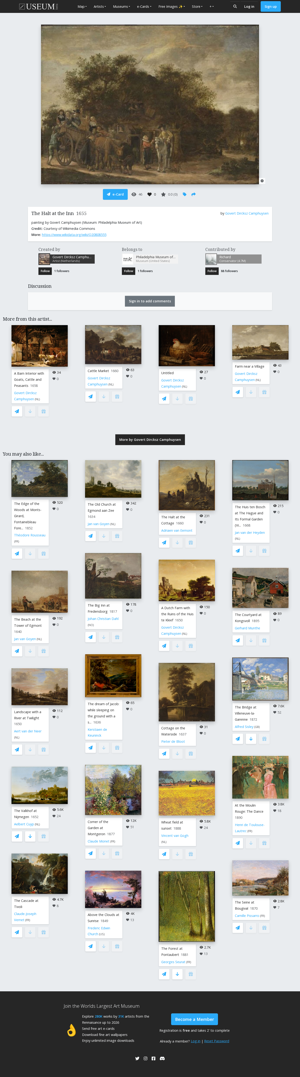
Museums (120, 6)
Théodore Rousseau (29, 535)
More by (150, 439)
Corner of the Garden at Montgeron (98, 827)
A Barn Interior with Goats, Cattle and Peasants (29, 379)
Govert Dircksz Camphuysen (247, 213)
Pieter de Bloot (173, 741)
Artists (99, 6)
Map (81, 6)
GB (257, 727)
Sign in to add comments (150, 301)
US (102, 934)
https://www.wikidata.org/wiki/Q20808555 (74, 234)
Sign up (271, 6)
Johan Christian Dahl (103, 618)
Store (196, 6)
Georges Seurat (173, 962)
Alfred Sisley (244, 726)
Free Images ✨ (170, 6)
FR (16, 541)
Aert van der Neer (27, 731)
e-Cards (143, 6)
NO (91, 625)
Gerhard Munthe (247, 628)
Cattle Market (98, 371)
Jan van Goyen (25, 639)
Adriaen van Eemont (176, 530)
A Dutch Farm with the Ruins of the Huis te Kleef (177, 614)
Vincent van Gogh (174, 835)
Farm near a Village (249, 366)
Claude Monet (98, 841)
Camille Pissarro (247, 915)
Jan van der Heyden (250, 532)
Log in (249, 6)
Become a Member (194, 1019)
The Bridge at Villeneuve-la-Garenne (245, 713)
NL (37, 399)
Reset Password (216, 1041)
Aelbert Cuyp (24, 824)
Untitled (167, 373)
